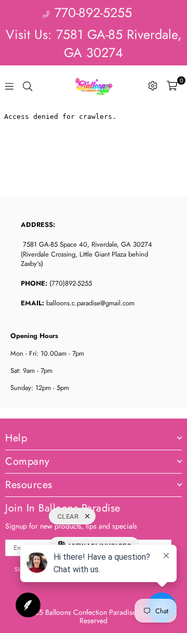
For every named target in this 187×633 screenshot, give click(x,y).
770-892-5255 (91, 12)
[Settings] (152, 85)
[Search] (27, 85)
